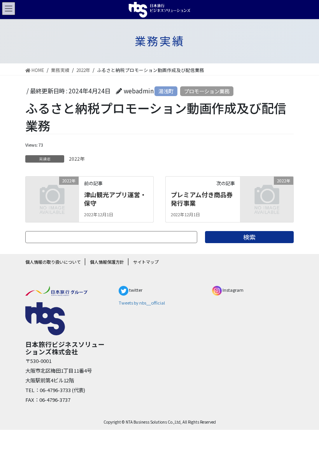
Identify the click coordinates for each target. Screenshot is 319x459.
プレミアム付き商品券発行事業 (202, 199)
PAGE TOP (302, 437)
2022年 (76, 158)
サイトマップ (146, 262)
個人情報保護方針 (107, 262)
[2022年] (52, 192)
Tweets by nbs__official (142, 303)
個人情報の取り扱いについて (53, 262)
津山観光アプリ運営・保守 (115, 199)
